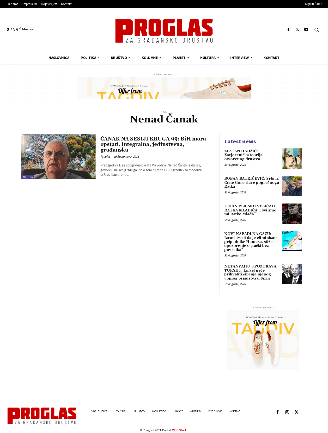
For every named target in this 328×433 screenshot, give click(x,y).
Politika (27, 176)
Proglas (105, 156)
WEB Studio (180, 430)
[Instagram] (287, 412)
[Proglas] (164, 31)
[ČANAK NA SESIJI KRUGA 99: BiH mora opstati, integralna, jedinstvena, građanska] (58, 156)
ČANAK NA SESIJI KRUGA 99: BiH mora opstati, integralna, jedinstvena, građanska (153, 144)
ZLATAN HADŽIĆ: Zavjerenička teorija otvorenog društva (243, 155)
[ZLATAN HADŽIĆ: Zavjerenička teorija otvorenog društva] (292, 158)
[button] (316, 29)
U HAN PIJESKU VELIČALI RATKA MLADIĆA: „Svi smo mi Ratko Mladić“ (250, 210)
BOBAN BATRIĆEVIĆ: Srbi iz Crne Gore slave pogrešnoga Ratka (251, 182)
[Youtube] (306, 29)
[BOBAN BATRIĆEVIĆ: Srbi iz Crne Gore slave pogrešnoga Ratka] (292, 186)
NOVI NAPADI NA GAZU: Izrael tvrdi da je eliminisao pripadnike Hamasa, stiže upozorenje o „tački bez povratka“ (250, 242)
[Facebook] (288, 29)
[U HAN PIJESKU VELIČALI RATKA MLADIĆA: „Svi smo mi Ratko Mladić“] (292, 214)
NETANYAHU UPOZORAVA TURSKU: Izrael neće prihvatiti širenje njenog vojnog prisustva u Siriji (250, 272)
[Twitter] (297, 29)
